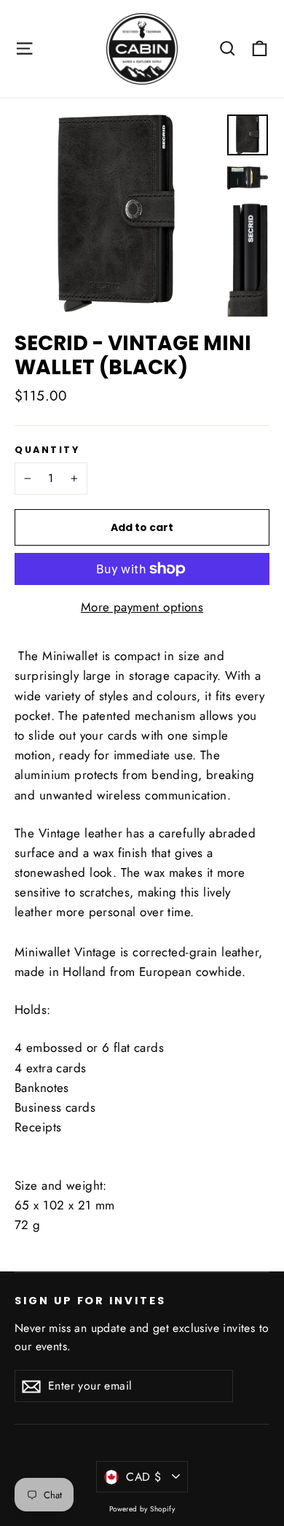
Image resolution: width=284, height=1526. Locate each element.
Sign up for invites (90, 1300)
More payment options (142, 607)
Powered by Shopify (142, 1508)
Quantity (47, 449)
